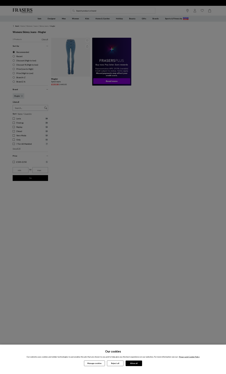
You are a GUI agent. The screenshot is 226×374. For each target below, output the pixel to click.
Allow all (134, 363)
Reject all (115, 363)
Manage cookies (94, 363)
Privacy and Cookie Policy (189, 357)
